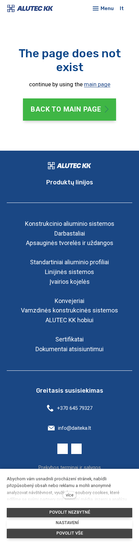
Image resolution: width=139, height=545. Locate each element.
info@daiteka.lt (74, 428)
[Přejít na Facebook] (62, 449)
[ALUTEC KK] (34, 8)
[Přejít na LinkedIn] (76, 449)
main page (97, 84)
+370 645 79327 (74, 408)
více (70, 494)
